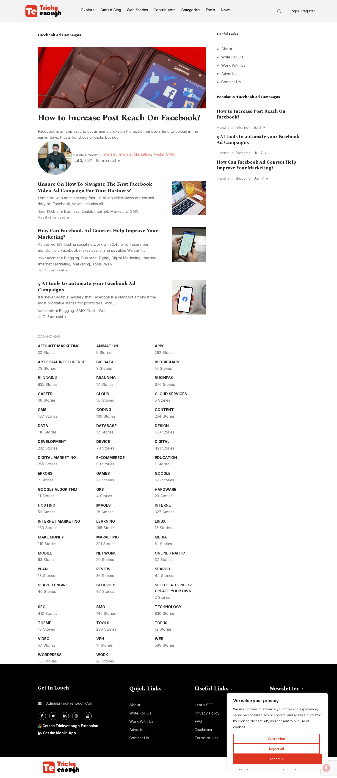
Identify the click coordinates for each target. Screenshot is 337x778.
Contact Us (231, 82)
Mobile (45, 553)
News (226, 10)
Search (162, 569)
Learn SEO (204, 705)
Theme (44, 623)
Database (106, 425)
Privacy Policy (207, 713)
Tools (210, 10)
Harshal (223, 127)
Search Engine (53, 585)
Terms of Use (206, 738)
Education (166, 457)
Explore (88, 10)
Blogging (71, 258)
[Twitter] (53, 716)
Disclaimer (204, 729)
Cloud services (171, 394)
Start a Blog (110, 10)
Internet (109, 154)
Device (103, 441)
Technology (168, 606)
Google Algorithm (57, 489)
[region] (277, 731)
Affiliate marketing (59, 346)
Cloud (102, 394)
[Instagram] (76, 716)
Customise (276, 739)
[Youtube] (88, 716)
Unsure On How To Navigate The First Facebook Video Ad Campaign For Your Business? (95, 187)
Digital (87, 211)
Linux (160, 521)
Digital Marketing (125, 258)
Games (103, 473)
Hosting (46, 505)
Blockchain (167, 362)
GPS (100, 489)
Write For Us (232, 57)
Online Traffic (170, 553)
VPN (100, 638)
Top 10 (161, 623)
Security (105, 585)
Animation (107, 346)
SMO (170, 154)
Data (43, 425)
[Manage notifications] (326, 768)
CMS (42, 409)
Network (106, 553)
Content (164, 409)
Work (102, 654)
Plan (43, 569)
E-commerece (110, 457)
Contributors (165, 10)
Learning (105, 521)
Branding (106, 377)
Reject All (276, 749)
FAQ (198, 721)
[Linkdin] (65, 716)
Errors (45, 473)
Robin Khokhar (49, 211)
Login (294, 11)
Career (45, 394)
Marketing (119, 211)
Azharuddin (46, 311)
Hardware (165, 489)
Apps (160, 346)
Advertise (229, 73)
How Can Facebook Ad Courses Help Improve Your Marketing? (256, 165)
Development (52, 441)
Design (162, 425)
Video (44, 638)
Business (71, 211)
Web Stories (137, 10)
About (226, 49)
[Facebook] (42, 716)
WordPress (50, 654)
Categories (190, 10)
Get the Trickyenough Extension (70, 725)
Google (163, 473)
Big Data (105, 362)
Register (308, 11)
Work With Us (233, 65)
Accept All (277, 759)
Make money (51, 537)
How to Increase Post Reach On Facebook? (119, 118)
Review (103, 569)
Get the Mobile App (59, 732)
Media (158, 154)
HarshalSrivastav (85, 154)
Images (103, 505)
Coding (103, 409)
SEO (42, 606)
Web (108, 264)
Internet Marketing (135, 154)
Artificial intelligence (62, 362)
